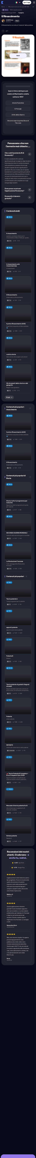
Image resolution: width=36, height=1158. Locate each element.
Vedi (18, 56)
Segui (17, 21)
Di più (8, 397)
